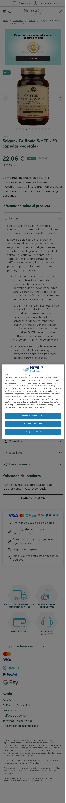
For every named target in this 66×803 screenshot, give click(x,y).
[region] (33, 401)
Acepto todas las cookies (33, 416)
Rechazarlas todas (33, 424)
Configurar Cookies (33, 432)
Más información (37, 407)
